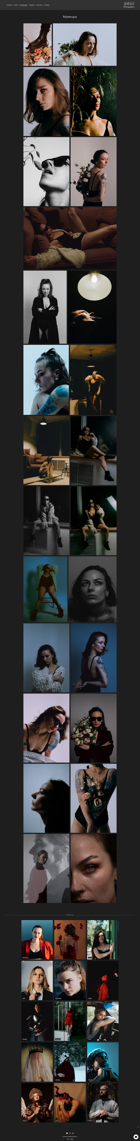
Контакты (39, 5)
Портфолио (23, 5)
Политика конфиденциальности (70, 1136)
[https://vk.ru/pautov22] (67, 1133)
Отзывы (46, 5)
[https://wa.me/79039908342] (73, 1133)
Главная (9, 5)
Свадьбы (32, 5)
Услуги (16, 5)
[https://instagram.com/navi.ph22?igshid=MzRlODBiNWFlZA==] (70, 1133)
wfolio (71, 1139)
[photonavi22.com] (129, 5)
